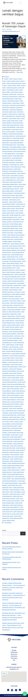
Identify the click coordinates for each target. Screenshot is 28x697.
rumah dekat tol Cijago (15, 202)
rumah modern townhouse (16, 355)
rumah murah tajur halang (16, 413)
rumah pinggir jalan (16, 424)
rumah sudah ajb (19, 476)
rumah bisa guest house (9, 112)
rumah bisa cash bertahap (17, 105)
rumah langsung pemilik (9, 333)
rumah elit (17, 292)
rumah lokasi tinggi (7, 336)
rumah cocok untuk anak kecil (10, 125)
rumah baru (21, 96)
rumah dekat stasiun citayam (10, 188)
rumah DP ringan (14, 287)
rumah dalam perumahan (15, 133)
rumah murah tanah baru (9, 415)
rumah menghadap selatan (10, 340)
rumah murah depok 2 (17, 380)
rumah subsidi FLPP (8, 476)
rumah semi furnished (16, 445)
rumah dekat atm (20, 136)
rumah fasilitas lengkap (18, 294)
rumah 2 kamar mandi (12, 81)
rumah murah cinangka (15, 373)
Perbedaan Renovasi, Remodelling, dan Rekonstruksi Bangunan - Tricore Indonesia (13, 615)
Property (6, 76)
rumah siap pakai (14, 452)
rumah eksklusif (13, 289)
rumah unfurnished (15, 492)
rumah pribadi (6, 434)
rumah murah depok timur (9, 382)
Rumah (6, 79)
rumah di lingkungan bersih (13, 276)
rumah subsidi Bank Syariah (15, 474)
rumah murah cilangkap (9, 371)
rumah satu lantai (18, 441)
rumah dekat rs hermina (9, 177)
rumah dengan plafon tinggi (10, 228)
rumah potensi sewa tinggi (15, 432)
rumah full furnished (8, 296)
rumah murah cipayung (8, 375)
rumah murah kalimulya (18, 391)
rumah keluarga (19, 320)
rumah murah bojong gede (9, 366)
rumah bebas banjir (7, 98)
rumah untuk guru (17, 496)
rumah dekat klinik (18, 155)
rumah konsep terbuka (13, 325)
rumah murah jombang (12, 388)
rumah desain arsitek (12, 263)
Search (4, 530)
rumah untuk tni (6, 514)
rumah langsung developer (16, 331)
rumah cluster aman (12, 120)
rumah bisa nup (9, 116)
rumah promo (15, 434)
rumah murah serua (11, 410)
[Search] (22, 533)
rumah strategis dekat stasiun (16, 463)
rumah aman (13, 94)
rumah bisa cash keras (8, 107)
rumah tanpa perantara (11, 483)
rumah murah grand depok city (15, 384)
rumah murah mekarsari (9, 399)
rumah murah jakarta (8, 386)
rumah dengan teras (12, 256)
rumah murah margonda (16, 397)
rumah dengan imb (14, 215)
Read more (20, 72)
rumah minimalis (14, 347)
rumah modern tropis (8, 358)
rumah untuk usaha (7, 516)
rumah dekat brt (7, 138)
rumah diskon (17, 285)
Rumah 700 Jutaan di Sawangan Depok (14, 25)
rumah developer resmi (8, 267)
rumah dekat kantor (9, 153)
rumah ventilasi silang (8, 520)
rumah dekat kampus (15, 147)
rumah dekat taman (19, 193)
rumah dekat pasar (15, 166)
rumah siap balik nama (8, 448)
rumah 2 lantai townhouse (13, 83)
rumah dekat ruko (10, 180)
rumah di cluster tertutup (13, 272)
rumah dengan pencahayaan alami (12, 226)
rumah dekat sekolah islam (10, 184)
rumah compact (10, 131)
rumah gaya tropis (7, 305)
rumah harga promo (12, 307)
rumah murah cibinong (15, 369)
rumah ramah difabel (16, 437)
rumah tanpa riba (13, 485)
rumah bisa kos (12, 114)
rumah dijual (20, 283)
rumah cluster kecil (17, 123)
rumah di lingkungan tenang (15, 281)
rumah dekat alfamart (8, 136)
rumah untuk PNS (7, 511)
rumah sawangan (7, 443)
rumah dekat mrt (14, 164)
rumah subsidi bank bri (13, 470)
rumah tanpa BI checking (18, 478)
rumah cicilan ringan (14, 118)
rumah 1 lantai (13, 79)
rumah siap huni (20, 448)
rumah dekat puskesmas (9, 173)
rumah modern (6, 353)
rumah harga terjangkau (14, 309)
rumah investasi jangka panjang (11, 318)
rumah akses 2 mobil (12, 90)
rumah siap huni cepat (8, 450)
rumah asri (20, 94)
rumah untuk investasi (8, 498)
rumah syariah (6, 478)
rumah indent (11, 316)
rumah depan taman (15, 261)
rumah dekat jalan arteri (9, 144)
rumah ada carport (11, 87)
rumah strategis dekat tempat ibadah (13, 465)
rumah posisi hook (7, 430)
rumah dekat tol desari (8, 204)
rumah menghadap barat (15, 338)
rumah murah (19, 358)
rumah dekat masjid (8, 160)
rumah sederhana (18, 443)
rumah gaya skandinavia (17, 303)
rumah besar (15, 103)
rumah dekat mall (17, 158)
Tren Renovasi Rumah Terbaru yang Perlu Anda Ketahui (12, 627)
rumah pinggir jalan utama (9, 426)
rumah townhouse (14, 489)
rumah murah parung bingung (10, 404)
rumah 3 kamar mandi (14, 85)
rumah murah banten (8, 360)
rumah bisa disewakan (15, 109)
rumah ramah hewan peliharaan (11, 439)
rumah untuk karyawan (13, 500)
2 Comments (7, 522)
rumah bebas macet (13, 101)
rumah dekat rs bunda (16, 175)
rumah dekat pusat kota (15, 171)
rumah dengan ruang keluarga (15, 235)
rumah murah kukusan (12, 395)
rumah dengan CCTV (13, 210)
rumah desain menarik (18, 265)
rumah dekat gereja (18, 138)
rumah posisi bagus (16, 428)
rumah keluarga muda (8, 322)
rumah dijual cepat (7, 285)
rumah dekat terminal (8, 195)
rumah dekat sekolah (16, 182)
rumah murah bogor (16, 364)
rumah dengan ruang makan (10, 237)
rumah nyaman (9, 421)
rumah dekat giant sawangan (10, 140)
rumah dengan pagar (16, 224)
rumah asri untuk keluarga (9, 96)
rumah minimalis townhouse (14, 351)
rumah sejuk (5, 445)
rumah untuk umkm (17, 514)
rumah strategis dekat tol (9, 467)
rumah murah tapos (14, 417)
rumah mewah (10, 344)
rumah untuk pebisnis (12, 507)
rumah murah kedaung (8, 393)
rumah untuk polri (18, 511)
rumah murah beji (13, 362)
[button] (20, 2)
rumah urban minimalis (16, 518)
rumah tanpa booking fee (9, 481)
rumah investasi (20, 316)
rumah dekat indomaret (16, 142)
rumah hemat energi (14, 311)
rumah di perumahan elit (9, 283)
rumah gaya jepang (13, 298)
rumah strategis (14, 454)
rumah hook (13, 314)
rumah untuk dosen (14, 494)
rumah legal (20, 333)
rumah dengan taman (12, 248)
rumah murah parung (17, 402)
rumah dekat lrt (6, 158)
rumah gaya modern (15, 300)
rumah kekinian (9, 320)
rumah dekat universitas (13, 206)
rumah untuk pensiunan (17, 509)
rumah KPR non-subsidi (12, 327)
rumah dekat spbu (18, 186)
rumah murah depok (13, 377)
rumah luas (17, 336)
